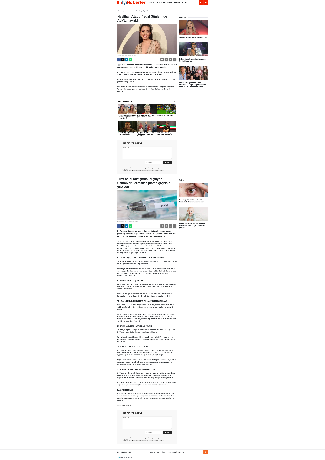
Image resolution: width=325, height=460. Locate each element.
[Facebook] (119, 59)
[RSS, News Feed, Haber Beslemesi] (205, 452)
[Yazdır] (162, 59)
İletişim (164, 452)
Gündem (177, 2)
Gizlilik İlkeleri (172, 452)
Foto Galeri (161, 2)
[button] (166, 59)
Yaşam (169, 2)
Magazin (129, 11)
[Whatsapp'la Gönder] (130, 59)
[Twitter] (122, 59)
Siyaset (184, 2)
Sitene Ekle (181, 452)
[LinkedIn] (126, 59)
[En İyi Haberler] (131, 2)
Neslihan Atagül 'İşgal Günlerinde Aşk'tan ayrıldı (147, 11)
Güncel (152, 2)
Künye (158, 452)
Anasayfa (122, 11)
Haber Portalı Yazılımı (126, 457)
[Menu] (205, 2)
